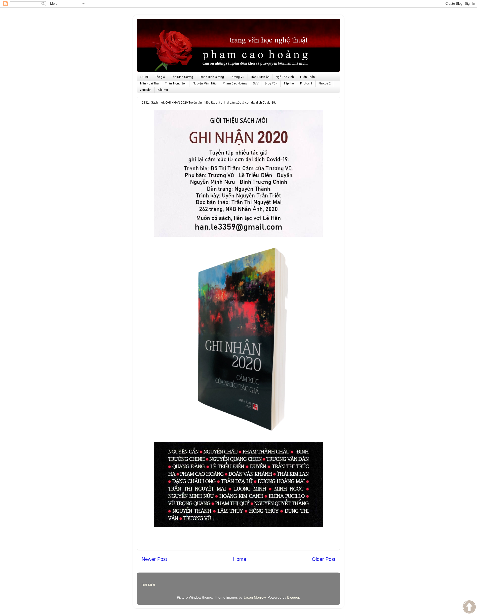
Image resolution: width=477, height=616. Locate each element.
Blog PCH (271, 83)
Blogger (293, 597)
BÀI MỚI (148, 585)
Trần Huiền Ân (260, 77)
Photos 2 (324, 83)
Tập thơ (289, 83)
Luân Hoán (307, 77)
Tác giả (160, 77)
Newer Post (154, 559)
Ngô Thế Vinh (285, 77)
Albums (163, 90)
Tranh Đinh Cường (211, 77)
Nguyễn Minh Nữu (205, 83)
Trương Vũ (237, 77)
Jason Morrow (254, 597)
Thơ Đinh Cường (182, 77)
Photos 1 (306, 83)
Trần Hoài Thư (149, 83)
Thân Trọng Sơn (176, 83)
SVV (256, 83)
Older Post (323, 559)
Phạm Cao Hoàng (235, 83)
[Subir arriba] (469, 607)
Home (239, 559)
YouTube (145, 90)
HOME (144, 77)
